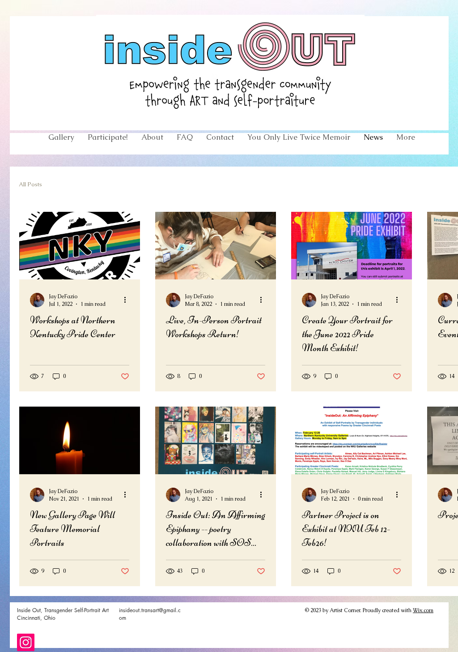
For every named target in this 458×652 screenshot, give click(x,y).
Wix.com (423, 610)
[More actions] (128, 300)
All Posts (30, 184)
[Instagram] (25, 642)
